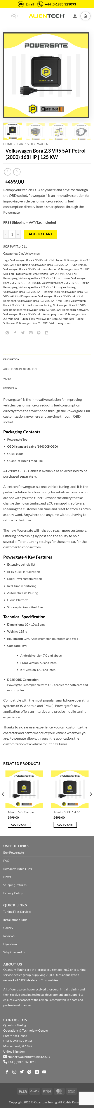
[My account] (75, 16)
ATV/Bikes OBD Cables (20, 471)
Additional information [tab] (20, 369)
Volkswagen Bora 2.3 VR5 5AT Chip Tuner (36, 260)
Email (30, 4)
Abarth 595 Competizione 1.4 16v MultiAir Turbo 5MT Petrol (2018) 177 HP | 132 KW (22, 812)
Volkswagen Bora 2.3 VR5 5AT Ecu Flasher (30, 269)
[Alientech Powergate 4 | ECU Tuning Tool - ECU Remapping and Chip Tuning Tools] (47, 16)
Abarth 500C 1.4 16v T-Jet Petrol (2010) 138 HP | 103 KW (68, 812)
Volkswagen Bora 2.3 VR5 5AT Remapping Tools (33, 314)
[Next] (81, 75)
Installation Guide (15, 920)
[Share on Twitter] (23, 332)
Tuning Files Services (17, 911)
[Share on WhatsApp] (7, 332)
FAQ (6, 860)
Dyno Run (10, 944)
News (7, 877)
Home (8, 144)
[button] (5, 16)
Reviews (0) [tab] (10, 388)
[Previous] (12, 75)
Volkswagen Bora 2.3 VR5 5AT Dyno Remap (59, 265)
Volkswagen (38, 144)
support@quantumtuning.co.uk (29, 1057)
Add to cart (41, 234)
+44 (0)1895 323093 (60, 4)
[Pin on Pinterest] (38, 332)
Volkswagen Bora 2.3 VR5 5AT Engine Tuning (47, 287)
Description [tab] (11, 359)
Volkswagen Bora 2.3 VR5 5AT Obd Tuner (43, 301)
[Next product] (7, 172)
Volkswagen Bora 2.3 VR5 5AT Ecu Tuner (44, 278)
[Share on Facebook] (15, 332)
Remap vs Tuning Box (17, 869)
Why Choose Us (14, 952)
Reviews (8, 936)
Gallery (8, 928)
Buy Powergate (13, 852)
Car (20, 144)
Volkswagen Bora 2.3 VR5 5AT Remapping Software (55, 309)
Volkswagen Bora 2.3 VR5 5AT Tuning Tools (43, 323)
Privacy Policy (13, 893)
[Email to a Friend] (31, 332)
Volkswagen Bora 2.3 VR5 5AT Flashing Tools (31, 292)
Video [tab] (7, 378)
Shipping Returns (14, 885)
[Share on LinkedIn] (46, 332)
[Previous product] (17, 172)
